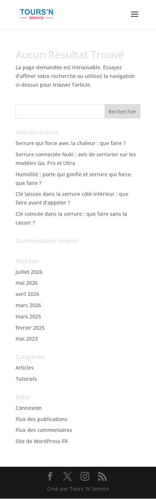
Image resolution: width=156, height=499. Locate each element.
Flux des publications (41, 419)
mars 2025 (28, 316)
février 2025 (30, 327)
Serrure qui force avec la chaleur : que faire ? (71, 143)
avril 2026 (27, 293)
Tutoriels (26, 378)
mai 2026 (27, 282)
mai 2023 (27, 338)
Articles (25, 367)
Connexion (29, 407)
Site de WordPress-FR (42, 441)
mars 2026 (28, 305)
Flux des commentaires (44, 429)
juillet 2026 (29, 271)
